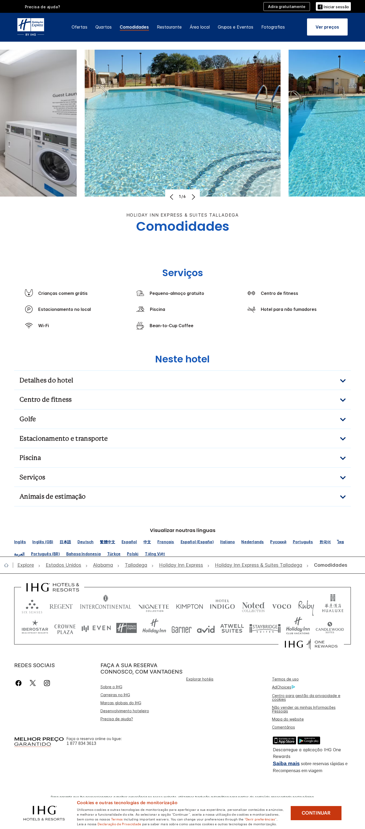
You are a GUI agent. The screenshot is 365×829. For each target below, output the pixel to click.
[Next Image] (193, 196)
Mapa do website (288, 719)
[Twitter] (33, 683)
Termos (117, 818)
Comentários (283, 727)
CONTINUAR (316, 813)
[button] (333, 6)
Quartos (103, 27)
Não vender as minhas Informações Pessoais (304, 709)
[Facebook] (19, 683)
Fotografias (273, 27)
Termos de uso (285, 679)
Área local (200, 27)
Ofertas (79, 27)
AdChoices (281, 687)
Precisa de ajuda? (116, 719)
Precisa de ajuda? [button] (42, 7)
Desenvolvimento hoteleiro (124, 711)
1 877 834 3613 (81, 743)
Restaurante (169, 27)
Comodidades (134, 27)
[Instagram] (47, 683)
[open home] (8, 565)
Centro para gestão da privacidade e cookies (306, 697)
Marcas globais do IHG (120, 703)
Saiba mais (286, 763)
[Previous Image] (172, 196)
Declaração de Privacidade (119, 823)
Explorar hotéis (199, 679)
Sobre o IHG (111, 687)
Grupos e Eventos (235, 27)
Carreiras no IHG (115, 695)
